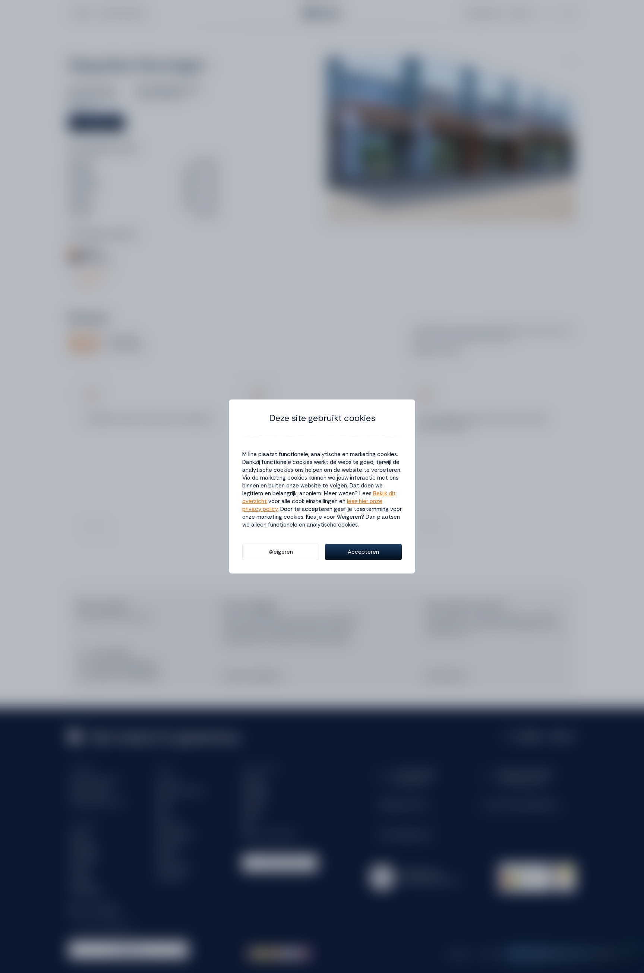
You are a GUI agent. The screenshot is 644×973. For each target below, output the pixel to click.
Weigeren (280, 552)
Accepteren (363, 552)
